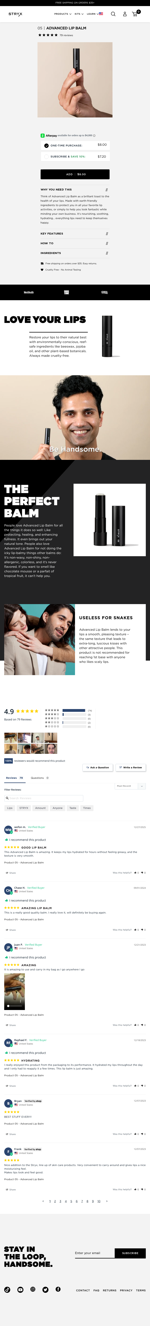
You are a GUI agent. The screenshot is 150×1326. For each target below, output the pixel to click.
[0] (133, 14)
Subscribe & (68, 156)
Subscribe (130, 1253)
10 (99, 1201)
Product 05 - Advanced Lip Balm (24, 863)
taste (73, 808)
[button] (103, 14)
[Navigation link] (75, 79)
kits (77, 14)
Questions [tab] (37, 778)
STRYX (23, 808)
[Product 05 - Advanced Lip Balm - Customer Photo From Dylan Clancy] (50, 738)
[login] (125, 14)
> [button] (107, 1201)
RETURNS (110, 1290)
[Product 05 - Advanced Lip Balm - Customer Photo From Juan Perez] (10, 738)
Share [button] (12, 873)
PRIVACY (126, 1290)
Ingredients (51, 253)
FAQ (96, 1290)
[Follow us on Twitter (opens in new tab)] (45, 1290)
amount (40, 808)
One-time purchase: (66, 145)
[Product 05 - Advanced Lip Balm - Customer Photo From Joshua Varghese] (37, 749)
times (87, 808)
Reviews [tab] (11, 778)
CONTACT (83, 1290)
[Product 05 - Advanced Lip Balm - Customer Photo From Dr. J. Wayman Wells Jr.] (10, 749)
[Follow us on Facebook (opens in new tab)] (58, 1289)
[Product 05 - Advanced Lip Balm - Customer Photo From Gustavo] (50, 749)
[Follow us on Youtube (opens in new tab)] (20, 1290)
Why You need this (56, 189)
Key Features (52, 233)
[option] (75, 3)
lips (9, 808)
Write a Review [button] (132, 767)
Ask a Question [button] (99, 767)
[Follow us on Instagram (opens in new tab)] (32, 1289)
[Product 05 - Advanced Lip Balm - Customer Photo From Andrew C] (24, 749)
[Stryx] (15, 15)
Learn (91, 14)
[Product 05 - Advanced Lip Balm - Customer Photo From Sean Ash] (37, 738)
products (61, 14)
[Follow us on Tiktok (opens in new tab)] (7, 1290)
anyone (58, 808)
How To (47, 243)
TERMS (141, 1290)
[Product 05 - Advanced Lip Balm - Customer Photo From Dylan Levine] (24, 738)
